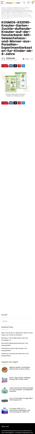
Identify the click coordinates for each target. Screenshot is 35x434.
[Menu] (2, 2)
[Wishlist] (28, 2)
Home (3, 8)
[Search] (24, 2)
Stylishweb (10, 58)
